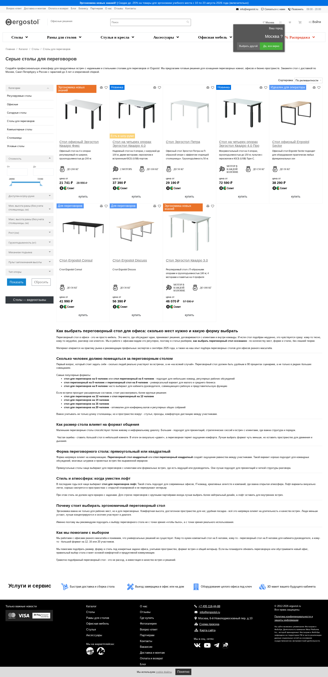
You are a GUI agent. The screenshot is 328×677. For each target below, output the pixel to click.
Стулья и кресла (115, 37)
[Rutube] (225, 645)
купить (83, 196)
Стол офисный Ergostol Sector (290, 144)
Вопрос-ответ (14, 8)
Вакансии (146, 646)
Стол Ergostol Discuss (130, 260)
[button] (30, 159)
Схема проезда (209, 624)
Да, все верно (271, 46)
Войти (316, 22)
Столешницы (14, 137)
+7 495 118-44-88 (209, 606)
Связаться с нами (275, 9)
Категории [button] (14, 88)
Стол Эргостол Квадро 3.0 (187, 260)
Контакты (130, 8)
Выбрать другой (248, 46)
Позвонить (298, 9)
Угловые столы (15, 146)
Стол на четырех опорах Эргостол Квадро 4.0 (132, 144)
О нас (108, 8)
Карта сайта (207, 630)
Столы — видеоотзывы (29, 299)
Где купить (147, 617)
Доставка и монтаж (35, 8)
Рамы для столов (62, 37)
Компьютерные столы (19, 129)
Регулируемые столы (19, 95)
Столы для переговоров (56, 49)
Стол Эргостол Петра (183, 142)
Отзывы (118, 8)
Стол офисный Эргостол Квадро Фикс (79, 144)
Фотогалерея (148, 623)
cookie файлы (164, 672)
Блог (73, 8)
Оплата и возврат (58, 8)
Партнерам (96, 8)
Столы (17, 37)
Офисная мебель (213, 37)
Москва (270, 22)
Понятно (183, 671)
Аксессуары (164, 37)
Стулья (91, 629)
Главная (10, 49)
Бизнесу (83, 8)
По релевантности (307, 80)
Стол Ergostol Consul (75, 260)
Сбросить (41, 282)
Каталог (23, 49)
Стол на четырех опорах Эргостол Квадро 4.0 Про (239, 144)
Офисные (12, 104)
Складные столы (16, 112)
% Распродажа (298, 37)
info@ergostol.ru (249, 9)
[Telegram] (216, 645)
